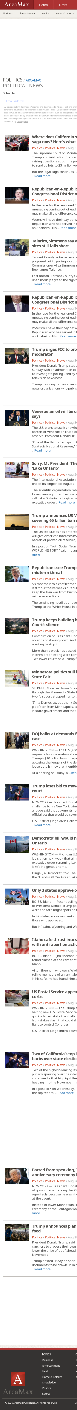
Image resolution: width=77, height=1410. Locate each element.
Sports (46, 1393)
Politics (37, 148)
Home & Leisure (52, 1377)
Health (45, 13)
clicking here (22, 121)
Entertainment (27, 13)
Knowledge (49, 1382)
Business (8, 13)
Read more (42, 176)
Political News (55, 148)
